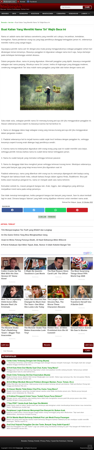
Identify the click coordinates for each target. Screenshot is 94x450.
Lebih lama (89, 345)
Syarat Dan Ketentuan (58, 441)
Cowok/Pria (61, 13)
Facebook (33, 2)
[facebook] (12, 210)
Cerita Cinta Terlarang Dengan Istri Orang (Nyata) (28, 361)
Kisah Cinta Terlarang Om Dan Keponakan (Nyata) (28, 375)
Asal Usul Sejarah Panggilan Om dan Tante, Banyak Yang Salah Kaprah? (38, 425)
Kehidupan (23, 13)
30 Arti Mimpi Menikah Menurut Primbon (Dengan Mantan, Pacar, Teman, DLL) (40, 382)
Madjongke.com (9, 1)
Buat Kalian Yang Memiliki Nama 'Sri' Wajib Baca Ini (33, 29)
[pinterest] (77, 210)
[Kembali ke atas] (90, 447)
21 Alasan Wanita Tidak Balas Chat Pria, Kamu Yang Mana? (32, 389)
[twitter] (33, 210)
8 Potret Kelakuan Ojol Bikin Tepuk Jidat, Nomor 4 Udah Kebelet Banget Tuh (36, 245)
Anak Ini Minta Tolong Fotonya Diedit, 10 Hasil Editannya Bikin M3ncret (33, 240)
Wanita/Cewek (47, 13)
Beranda (5, 13)
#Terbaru (51, 217)
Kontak (22, 2)
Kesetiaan (35, 13)
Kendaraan (73, 13)
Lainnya (84, 13)
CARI (87, 7)
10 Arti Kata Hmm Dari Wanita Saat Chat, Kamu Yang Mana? (32, 368)
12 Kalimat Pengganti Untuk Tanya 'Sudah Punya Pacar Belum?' (34, 396)
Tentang (30, 441)
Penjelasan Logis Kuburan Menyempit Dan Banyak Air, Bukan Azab (36, 410)
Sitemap (70, 441)
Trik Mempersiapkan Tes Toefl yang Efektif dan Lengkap (26, 230)
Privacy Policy (45, 441)
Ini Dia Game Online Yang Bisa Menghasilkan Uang (24, 235)
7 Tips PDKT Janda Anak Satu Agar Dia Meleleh (27, 403)
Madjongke (11, 6)
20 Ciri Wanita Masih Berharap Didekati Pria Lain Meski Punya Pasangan (38, 417)
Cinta (14, 13)
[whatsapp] (55, 210)
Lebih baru (5, 345)
